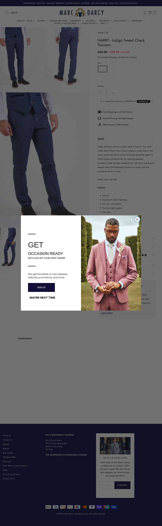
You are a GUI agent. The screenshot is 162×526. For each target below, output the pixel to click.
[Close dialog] (137, 219)
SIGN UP (41, 287)
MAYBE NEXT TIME (42, 298)
